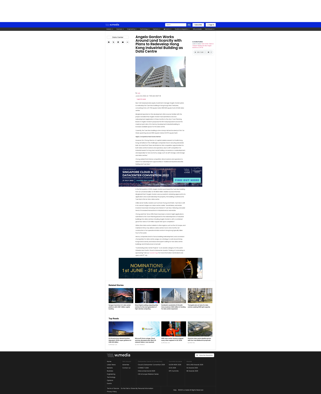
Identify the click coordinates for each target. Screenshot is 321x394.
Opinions (110, 380)
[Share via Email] (123, 42)
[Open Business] (123, 29)
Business (110, 371)
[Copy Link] (127, 42)
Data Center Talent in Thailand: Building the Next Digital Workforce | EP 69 (203, 45)
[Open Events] (171, 29)
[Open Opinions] (159, 29)
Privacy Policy (112, 392)
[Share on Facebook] (109, 42)
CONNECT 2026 (143, 368)
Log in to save (141, 99)
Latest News (111, 365)
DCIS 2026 (172, 368)
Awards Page (153, 253)
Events (109, 383)
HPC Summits (174, 371)
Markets (110, 368)
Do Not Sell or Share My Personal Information (137, 388)
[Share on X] (113, 42)
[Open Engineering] (136, 29)
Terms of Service (113, 388)
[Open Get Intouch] (214, 29)
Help (175, 390)
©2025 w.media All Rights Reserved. (190, 390)
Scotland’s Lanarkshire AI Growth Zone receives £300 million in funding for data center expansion (173, 307)
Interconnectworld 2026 (146, 371)
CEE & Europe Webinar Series (148, 374)
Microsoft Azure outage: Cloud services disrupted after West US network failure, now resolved (145, 340)
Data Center (117, 37)
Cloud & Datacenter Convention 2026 (151, 365)
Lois (139, 93)
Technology (111, 377)
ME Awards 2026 (192, 371)
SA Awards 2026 (192, 368)
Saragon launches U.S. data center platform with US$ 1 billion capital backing (120, 307)
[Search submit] (189, 24)
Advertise (125, 365)
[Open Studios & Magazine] (189, 29)
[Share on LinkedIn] (118, 42)
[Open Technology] (149, 29)
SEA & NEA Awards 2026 (194, 365)
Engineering (111, 374)
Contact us (126, 368)
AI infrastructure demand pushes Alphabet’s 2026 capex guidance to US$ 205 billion (120, 340)
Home (109, 361)
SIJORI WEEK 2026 (175, 365)
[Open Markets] (112, 29)
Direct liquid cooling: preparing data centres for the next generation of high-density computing (146, 307)
